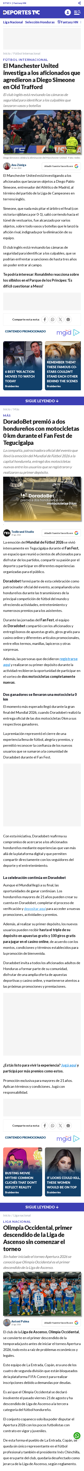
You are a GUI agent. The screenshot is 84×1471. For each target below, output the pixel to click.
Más (16, 409)
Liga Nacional (13, 22)
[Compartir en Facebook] (44, 319)
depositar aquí (35, 908)
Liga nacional (22, 1215)
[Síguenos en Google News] (68, 319)
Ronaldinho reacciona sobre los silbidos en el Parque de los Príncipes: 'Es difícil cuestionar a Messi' (41, 280)
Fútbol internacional (26, 53)
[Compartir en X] (60, 319)
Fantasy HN (19, 3)
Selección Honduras (40, 22)
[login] (68, 12)
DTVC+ (7, 3)
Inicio (7, 53)
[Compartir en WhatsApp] (52, 319)
